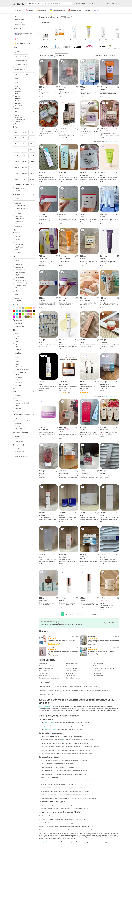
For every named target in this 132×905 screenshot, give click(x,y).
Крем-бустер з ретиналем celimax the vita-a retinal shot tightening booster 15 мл (68, 220)
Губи (16, 418)
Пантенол (18, 382)
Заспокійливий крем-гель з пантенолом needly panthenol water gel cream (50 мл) (109, 518)
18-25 (17, 334)
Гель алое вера (71, 676)
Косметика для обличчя (21, 22)
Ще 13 (15, 291)
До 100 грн (18, 52)
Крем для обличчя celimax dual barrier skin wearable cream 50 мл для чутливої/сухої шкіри (47, 560)
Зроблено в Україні (59, 10)
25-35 (17, 336)
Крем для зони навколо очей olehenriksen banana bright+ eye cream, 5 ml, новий (68, 476)
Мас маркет (19, 216)
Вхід (108, 3)
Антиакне (18, 264)
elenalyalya (91, 636)
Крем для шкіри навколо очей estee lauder (47, 604)
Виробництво (19, 188)
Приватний (19, 324)
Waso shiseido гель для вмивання (46, 476)
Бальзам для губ (77, 690)
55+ (16, 344)
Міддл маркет (19, 219)
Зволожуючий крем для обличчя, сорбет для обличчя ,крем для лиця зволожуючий (109, 134)
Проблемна (19, 247)
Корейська (18, 213)
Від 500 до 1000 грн (21, 65)
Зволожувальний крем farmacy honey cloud (107, 606)
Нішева (17, 224)
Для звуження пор (21, 283)
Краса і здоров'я (19, 19)
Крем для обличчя (45, 842)
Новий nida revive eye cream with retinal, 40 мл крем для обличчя (68, 345)
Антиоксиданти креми (46, 668)
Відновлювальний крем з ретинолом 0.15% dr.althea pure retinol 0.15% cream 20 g (109, 560)
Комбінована (19, 242)
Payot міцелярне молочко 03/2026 (47, 93)
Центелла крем (98, 676)
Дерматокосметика (21, 208)
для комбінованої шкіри (52, 726)
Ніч (16, 439)
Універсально (19, 441)
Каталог (19, 10)
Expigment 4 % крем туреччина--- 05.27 (101, 652)
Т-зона (17, 426)
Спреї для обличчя (75, 686)
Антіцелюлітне (20, 272)
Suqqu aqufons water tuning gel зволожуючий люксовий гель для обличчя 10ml (109, 220)
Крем (17, 406)
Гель (16, 398)
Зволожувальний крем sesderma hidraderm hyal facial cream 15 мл (103, 641)
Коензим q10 (43, 663)
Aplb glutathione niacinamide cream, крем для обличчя (68, 435)
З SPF (17, 449)
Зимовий (18, 454)
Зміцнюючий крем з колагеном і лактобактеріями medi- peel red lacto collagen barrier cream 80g (68, 560)
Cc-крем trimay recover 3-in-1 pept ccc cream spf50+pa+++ (89, 345)
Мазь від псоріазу (71, 668)
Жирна (17, 239)
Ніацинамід (19, 377)
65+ (16, 347)
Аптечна (18, 203)
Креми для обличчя (45, 707)
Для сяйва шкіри (20, 285)
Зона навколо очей (21, 421)
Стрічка (96, 10)
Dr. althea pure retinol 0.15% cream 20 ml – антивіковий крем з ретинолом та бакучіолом (47, 304)
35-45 (17, 339)
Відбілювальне (20, 275)
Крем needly (97, 671)
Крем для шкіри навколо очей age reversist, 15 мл (67, 604)
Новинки (87, 10)
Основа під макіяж (21, 456)
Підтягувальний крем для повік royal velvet (108, 262)
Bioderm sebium (71, 671)
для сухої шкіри (49, 722)
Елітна (17, 211)
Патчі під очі (66, 690)
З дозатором (19, 451)
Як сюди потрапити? (112, 141)
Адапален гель (43, 673)
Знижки (31, 10)
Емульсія (18, 400)
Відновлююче (19, 277)
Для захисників (76, 10)
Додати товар (80, 3)
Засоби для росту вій (47, 694)
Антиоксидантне (20, 270)
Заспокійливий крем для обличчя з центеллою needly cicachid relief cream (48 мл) (89, 518)
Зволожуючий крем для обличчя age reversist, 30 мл (89, 604)
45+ (16, 341)
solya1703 (51, 648)
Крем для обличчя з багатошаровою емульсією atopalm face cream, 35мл (47, 518)
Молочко (18, 408)
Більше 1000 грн (20, 69)
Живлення (18, 288)
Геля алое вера (71, 666)
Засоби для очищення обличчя (50, 690)
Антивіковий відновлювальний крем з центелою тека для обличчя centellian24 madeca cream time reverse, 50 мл (48, 220)
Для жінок (18, 298)
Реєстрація (115, 3)
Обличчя (18, 423)
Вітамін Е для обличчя (73, 678)
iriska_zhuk (91, 648)
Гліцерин (18, 375)
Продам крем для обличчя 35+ (88, 562)
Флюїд (17, 411)
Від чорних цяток (21, 280)
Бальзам (18, 395)
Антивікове (19, 267)
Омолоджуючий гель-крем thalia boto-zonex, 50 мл (67, 134)
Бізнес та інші (19, 326)
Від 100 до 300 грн (21, 56)
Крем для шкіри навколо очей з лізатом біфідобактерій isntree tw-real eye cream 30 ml (108, 476)
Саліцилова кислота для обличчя (103, 668)
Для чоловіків (19, 301)
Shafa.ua (17, 17)
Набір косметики (71, 663)
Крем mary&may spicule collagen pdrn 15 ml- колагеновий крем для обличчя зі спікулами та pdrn (68, 304)
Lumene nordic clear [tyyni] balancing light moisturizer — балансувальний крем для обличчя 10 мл (109, 178)
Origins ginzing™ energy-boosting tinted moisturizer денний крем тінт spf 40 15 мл (109, 93)
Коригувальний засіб (22, 403)
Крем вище (69, 673)
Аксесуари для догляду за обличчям (96, 690)
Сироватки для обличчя (91, 686)
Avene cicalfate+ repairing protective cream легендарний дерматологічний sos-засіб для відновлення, (88, 93)
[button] (39, 32)
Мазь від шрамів (44, 676)
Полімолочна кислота (100, 666)
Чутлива (18, 252)
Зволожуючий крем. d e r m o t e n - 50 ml (89, 132)
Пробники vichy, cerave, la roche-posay (47, 345)
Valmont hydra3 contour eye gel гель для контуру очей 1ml (68, 178)
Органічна (18, 226)
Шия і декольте (20, 429)
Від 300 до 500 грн (21, 60)
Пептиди (18, 385)
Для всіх (18, 349)
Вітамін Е (18, 364)
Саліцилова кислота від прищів (49, 678)
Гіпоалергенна (20, 206)
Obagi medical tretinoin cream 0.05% (107, 387)
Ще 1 (14, 229)
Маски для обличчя (46, 686)
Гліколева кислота (21, 372)
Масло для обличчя (61, 686)
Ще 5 (14, 388)
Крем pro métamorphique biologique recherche (63, 652)
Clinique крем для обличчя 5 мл (68, 93)
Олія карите (19, 380)
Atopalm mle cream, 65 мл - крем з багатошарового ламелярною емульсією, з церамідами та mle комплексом (88, 220)
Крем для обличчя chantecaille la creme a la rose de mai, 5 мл (89, 476)
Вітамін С (18, 367)
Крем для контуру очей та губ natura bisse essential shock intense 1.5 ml (89, 178)
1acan (49, 636)
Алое (17, 362)
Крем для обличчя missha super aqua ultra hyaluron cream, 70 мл (67, 518)
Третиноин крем (98, 663)
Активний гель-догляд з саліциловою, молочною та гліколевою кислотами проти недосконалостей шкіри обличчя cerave (48, 178)
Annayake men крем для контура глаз (87, 387)
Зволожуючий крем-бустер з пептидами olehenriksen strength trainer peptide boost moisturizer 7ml (48, 433)
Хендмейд (42, 10)
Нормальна (19, 244)
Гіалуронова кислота (22, 369)
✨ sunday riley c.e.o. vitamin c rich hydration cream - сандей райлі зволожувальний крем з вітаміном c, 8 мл (109, 345)
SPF (64, 739)
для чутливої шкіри (50, 729)
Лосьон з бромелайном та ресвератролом (47, 387)
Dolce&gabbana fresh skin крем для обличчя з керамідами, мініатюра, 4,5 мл (88, 304)
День (17, 436)
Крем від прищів (44, 671)
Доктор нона (97, 673)
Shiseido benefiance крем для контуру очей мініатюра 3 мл (89, 433)
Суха (16, 250)
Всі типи (18, 237)
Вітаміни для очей (45, 666)
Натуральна (19, 221)
